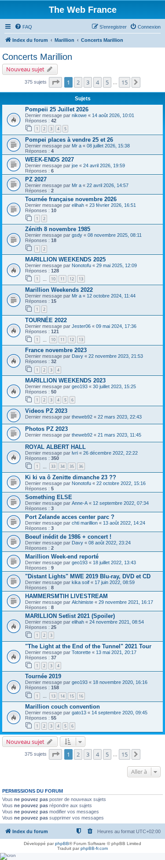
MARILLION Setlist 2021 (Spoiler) (70, 616)
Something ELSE (48, 497)
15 (72, 696)
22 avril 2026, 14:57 (107, 185)
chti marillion (85, 523)
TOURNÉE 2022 (46, 320)
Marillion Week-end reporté (62, 556)
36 (81, 466)
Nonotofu (81, 265)
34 (62, 466)
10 (53, 279)
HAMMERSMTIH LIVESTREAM (66, 596)
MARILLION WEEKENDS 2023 (65, 380)
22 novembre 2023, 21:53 (115, 356)
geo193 (80, 386)
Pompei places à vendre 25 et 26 (69, 139)
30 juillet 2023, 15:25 (114, 386)
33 (53, 466)
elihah (78, 205)
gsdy (77, 235)
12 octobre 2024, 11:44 (111, 295)
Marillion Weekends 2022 (59, 290)
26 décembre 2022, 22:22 (110, 453)
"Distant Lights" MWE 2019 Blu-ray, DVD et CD (87, 576)
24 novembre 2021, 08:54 (116, 622)
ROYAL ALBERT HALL (55, 447)
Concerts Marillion (37, 57)
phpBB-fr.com (94, 848)
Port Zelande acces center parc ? (69, 517)
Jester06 (81, 326)
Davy (77, 356)
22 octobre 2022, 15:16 (121, 483)
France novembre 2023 (56, 350)
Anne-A (80, 503)
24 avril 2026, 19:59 (104, 165)
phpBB (62, 843)
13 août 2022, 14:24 (124, 523)
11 (62, 279)
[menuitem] (23, 27)
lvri (75, 453)
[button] (55, 82)
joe (75, 165)
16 (81, 696)
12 (72, 279)
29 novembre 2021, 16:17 (126, 602)
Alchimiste (82, 602)
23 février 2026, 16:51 (112, 205)
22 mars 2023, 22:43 (120, 416)
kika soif (80, 582)
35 (72, 466)
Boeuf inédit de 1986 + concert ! (68, 536)
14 (62, 696)
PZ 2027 (36, 179)
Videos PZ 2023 (46, 411)
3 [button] (87, 82)
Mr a (76, 145)
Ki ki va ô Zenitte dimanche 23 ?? (70, 477)
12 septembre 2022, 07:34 (121, 503)
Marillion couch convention (62, 706)
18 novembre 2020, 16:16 (120, 682)
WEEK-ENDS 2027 (49, 159)
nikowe (79, 115)
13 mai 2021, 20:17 (116, 652)
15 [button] (124, 82)
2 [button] (78, 82)
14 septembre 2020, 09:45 (119, 712)
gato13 (79, 712)
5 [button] (107, 82)
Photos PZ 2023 (46, 429)
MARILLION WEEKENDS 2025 (65, 259)
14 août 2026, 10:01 (113, 115)
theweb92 (82, 416)
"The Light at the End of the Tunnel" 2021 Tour (88, 646)
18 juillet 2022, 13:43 (114, 562)
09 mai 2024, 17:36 (116, 326)
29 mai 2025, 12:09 (116, 265)
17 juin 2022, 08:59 (115, 582)
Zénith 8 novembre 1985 (57, 229)
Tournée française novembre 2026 (71, 199)
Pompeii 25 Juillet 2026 (56, 109)
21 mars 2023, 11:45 (119, 434)
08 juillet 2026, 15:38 (108, 145)
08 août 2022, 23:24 (109, 542)
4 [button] (97, 82)
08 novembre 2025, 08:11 (115, 235)
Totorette (81, 652)
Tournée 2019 (43, 676)
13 (81, 279)
